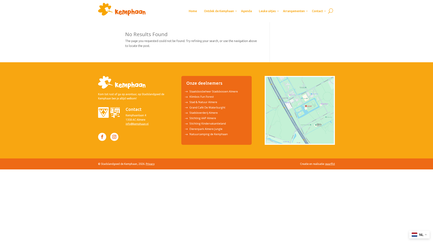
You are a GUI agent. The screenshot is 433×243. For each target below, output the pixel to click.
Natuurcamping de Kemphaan (208, 134)
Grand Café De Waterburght (207, 107)
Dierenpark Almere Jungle (205, 129)
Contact (317, 11)
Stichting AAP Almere (202, 118)
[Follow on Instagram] (114, 137)
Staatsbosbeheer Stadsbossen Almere (213, 91)
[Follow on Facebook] (102, 137)
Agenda (246, 11)
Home (193, 11)
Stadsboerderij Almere (203, 113)
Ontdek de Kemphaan (219, 11)
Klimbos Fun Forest (201, 97)
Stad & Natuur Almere (203, 102)
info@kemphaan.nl (137, 123)
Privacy (150, 163)
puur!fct (330, 163)
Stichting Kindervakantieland (207, 123)
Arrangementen (294, 11)
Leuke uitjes (267, 11)
